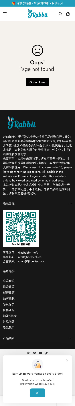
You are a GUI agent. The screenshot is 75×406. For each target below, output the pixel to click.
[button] (68, 14)
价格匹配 (9, 310)
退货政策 (9, 287)
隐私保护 (9, 304)
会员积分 (9, 281)
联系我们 (9, 327)
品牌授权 (9, 298)
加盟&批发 (10, 316)
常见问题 (9, 322)
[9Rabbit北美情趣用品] (37, 14)
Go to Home (37, 82)
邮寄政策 (9, 292)
